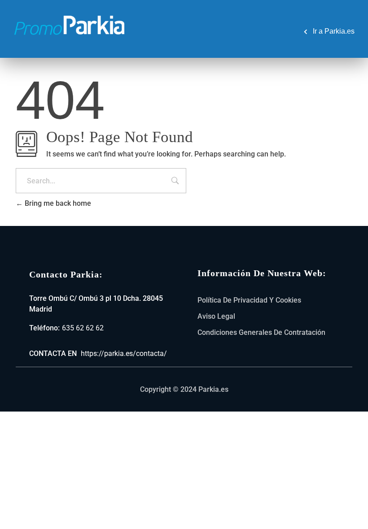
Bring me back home (57, 203)
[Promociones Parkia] (69, 23)
